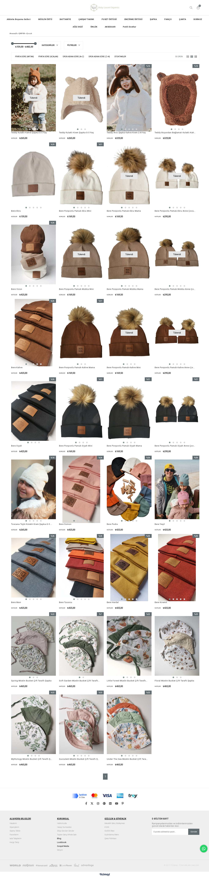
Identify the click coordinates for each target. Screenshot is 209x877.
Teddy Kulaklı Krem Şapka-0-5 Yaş (76, 132)
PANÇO (168, 19)
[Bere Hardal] (129, 567)
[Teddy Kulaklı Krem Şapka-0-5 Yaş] (81, 97)
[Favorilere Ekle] (129, 101)
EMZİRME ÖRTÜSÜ (133, 19)
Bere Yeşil (160, 524)
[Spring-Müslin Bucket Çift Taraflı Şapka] (33, 646)
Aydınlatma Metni (111, 835)
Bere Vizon (16, 289)
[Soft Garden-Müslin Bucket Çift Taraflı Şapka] (81, 646)
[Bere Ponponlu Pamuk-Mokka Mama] (129, 254)
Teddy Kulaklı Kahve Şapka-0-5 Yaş (29, 132)
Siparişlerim (14, 827)
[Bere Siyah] (33, 411)
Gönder (193, 832)
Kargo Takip (14, 842)
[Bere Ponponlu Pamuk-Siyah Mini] (81, 411)
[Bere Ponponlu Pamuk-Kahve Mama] (81, 332)
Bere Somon (65, 524)
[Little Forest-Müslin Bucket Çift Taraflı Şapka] (129, 646)
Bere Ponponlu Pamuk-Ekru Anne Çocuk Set (175, 211)
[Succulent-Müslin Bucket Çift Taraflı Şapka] (81, 724)
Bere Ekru (16, 211)
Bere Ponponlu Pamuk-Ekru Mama (124, 211)
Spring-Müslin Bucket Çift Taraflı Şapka (31, 681)
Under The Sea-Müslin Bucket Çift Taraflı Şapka (127, 759)
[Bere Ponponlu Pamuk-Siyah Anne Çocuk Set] (177, 411)
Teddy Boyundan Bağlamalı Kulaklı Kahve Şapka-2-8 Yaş (175, 132)
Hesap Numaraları (64, 827)
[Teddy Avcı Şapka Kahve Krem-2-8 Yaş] (129, 97)
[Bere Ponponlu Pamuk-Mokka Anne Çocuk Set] (177, 254)
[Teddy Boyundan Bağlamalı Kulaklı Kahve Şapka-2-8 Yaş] (177, 97)
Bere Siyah (16, 446)
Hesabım (13, 823)
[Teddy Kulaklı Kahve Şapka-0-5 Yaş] (33, 97)
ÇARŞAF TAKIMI (86, 19)
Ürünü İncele (140, 101)
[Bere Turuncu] (81, 567)
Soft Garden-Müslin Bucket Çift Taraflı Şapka (79, 681)
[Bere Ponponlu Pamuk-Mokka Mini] (81, 254)
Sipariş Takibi (15, 831)
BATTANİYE (65, 19)
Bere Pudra (112, 524)
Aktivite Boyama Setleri (19, 19)
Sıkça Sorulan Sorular (65, 831)
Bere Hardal (113, 602)
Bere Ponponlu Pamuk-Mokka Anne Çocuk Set (175, 289)
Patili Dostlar (129, 27)
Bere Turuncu (65, 602)
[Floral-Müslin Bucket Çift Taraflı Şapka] (177, 646)
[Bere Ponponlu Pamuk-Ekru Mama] (129, 176)
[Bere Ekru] (33, 176)
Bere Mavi (16, 602)
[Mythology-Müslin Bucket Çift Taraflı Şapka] (33, 724)
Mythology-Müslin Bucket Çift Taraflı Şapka (31, 759)
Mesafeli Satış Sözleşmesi (114, 823)
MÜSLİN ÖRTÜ (45, 19)
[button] (26, 129)
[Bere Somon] (81, 489)
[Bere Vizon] (33, 254)
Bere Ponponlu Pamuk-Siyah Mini (75, 446)
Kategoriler (48, 45)
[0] (197, 8)
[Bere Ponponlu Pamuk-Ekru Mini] (81, 176)
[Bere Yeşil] (177, 489)
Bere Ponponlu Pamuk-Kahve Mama (77, 367)
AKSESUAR (110, 27)
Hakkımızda (62, 823)
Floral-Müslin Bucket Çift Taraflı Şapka (174, 681)
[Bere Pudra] (129, 489)
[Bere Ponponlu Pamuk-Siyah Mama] (129, 411)
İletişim (60, 850)
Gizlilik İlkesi (109, 831)
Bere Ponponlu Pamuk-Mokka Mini (76, 289)
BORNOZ (198, 19)
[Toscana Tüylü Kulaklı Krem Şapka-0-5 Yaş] (33, 489)
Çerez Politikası (110, 839)
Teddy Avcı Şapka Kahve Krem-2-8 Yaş (126, 132)
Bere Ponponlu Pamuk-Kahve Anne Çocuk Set (175, 367)
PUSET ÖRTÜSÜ (109, 19)
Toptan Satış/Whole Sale (66, 835)
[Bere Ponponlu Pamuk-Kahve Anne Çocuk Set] (177, 332)
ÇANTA (182, 19)
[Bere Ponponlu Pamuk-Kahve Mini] (129, 332)
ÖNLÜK (93, 27)
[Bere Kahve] (33, 332)
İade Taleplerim (15, 839)
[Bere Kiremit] (177, 567)
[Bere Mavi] (33, 567)
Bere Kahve (16, 367)
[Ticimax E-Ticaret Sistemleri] (104, 874)
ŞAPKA (153, 19)
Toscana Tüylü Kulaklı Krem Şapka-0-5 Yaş (31, 524)
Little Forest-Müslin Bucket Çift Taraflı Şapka (127, 681)
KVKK (106, 827)
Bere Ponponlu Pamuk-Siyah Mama (124, 446)
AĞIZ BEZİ (78, 27)
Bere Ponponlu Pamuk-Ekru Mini (75, 211)
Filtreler (72, 45)
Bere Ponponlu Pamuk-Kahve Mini (124, 367)
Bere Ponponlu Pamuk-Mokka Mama (125, 289)
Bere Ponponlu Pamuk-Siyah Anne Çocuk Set (175, 446)
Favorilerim (14, 835)
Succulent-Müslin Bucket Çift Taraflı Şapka (79, 759)
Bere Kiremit (161, 602)
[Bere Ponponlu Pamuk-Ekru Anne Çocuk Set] (177, 176)
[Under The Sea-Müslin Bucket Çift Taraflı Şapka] (129, 724)
